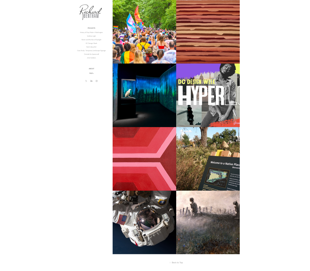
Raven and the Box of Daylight (91, 40)
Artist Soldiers (91, 58)
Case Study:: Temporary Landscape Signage (91, 51)
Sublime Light (91, 36)
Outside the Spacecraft (91, 54)
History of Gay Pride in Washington (91, 32)
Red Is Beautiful (91, 47)
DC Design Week (91, 43)
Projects (91, 28)
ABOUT (91, 69)
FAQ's (91, 73)
